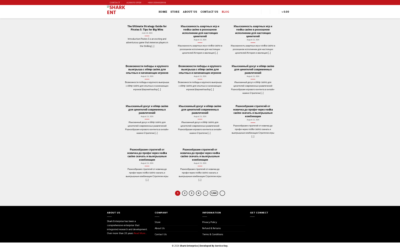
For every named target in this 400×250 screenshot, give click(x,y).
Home (163, 11)
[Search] (256, 11)
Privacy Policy (209, 222)
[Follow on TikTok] (288, 2)
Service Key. (221, 246)
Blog (225, 11)
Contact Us (209, 11)
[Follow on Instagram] (285, 2)
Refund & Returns (211, 228)
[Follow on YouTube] (291, 2)
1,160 (214, 193)
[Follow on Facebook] (282, 2)
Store (174, 11)
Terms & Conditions (212, 234)
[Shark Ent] (130, 11)
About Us (190, 11)
